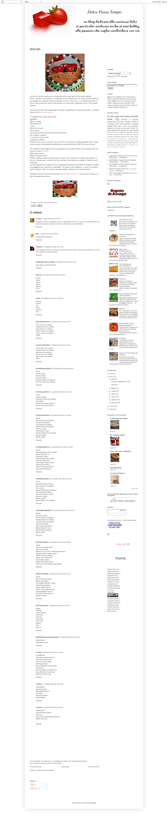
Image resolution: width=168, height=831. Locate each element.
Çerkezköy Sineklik (42, 524)
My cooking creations (117, 435)
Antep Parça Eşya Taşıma (44, 484)
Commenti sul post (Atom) (45, 770)
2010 (111, 406)
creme (121, 138)
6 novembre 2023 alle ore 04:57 (63, 368)
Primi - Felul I (123, 126)
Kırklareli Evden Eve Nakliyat (45, 380)
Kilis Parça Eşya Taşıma (44, 492)
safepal (38, 623)
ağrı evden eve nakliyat (43, 352)
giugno (113, 388)
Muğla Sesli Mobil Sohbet (44, 562)
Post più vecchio (93, 767)
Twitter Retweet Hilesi (43, 585)
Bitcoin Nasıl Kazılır (42, 581)
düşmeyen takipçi (41, 695)
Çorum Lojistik (40, 376)
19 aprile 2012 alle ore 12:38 (53, 247)
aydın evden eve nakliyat (44, 356)
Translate (124, 76)
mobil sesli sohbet (42, 549)
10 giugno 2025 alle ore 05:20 (53, 707)
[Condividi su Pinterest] (41, 205)
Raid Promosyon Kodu (43, 674)
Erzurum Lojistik (41, 378)
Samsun (38, 310)
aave (37, 625)
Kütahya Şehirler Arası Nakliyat (46, 490)
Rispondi (39, 227)
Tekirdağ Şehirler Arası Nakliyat (46, 452)
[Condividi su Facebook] (39, 205)
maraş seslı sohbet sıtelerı (44, 547)
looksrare (39, 617)
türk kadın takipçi (41, 689)
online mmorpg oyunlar (43, 712)
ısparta (38, 284)
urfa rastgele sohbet (42, 560)
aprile (113, 394)
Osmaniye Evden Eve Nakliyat (46, 399)
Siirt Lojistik (39, 401)
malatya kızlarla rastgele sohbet (46, 553)
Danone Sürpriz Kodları (44, 662)
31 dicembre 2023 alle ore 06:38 (59, 542)
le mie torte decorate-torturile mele (47, 202)
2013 (111, 374)
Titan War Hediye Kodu (43, 659)
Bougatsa (122, 338)
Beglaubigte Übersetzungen (45, 262)
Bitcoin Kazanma (41, 595)
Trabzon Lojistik (41, 429)
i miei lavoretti (133, 130)
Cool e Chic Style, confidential (120, 451)
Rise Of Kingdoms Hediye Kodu (46, 666)
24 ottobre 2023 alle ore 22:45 (60, 345)
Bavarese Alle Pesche (126, 323)
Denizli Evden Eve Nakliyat (45, 520)
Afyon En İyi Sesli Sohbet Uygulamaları (49, 564)
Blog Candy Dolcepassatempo (125, 250)
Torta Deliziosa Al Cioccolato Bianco (125, 265)
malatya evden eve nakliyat (45, 327)
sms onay (39, 715)
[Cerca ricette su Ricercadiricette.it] (114, 201)
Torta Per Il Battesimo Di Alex (120, 382)
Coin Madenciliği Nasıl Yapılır (45, 583)
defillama (39, 611)
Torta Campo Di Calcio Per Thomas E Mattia (128, 294)
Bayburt (38, 286)
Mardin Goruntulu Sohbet (44, 555)
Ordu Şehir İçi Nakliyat (43, 469)
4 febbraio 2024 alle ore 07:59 (59, 605)
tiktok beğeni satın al (42, 691)
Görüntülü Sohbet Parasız (44, 593)
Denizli (38, 278)
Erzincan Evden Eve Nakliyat (45, 382)
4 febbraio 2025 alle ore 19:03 (53, 652)
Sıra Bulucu (40, 668)
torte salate (119, 132)
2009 (111, 409)
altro (118, 128)
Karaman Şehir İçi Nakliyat (44, 522)
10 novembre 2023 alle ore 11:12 (61, 479)
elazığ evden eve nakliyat (44, 354)
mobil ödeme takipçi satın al (45, 657)
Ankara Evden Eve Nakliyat (45, 427)
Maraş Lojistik (40, 374)
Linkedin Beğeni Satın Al (44, 591)
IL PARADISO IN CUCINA (118, 419)
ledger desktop (41, 613)
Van (37, 305)
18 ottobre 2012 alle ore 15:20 (66, 262)
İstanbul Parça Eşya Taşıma (45, 458)
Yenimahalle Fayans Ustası (45, 463)
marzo (113, 397)
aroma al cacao (39, 151)
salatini (119, 145)
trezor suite (39, 621)
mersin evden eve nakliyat (44, 333)
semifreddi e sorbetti (118, 147)
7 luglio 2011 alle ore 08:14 (52, 219)
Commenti (36, 788)
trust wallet (39, 619)
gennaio (114, 403)
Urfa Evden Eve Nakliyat (44, 425)
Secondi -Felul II (130, 128)
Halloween (110, 140)
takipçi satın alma (41, 719)
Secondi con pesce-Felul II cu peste (118, 134)
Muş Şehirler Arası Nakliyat (45, 420)
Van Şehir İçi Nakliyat (43, 422)
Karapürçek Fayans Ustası (44, 494)
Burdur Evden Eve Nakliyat (45, 517)
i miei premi (131, 138)
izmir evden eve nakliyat (44, 325)
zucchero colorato (70, 174)
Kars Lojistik (40, 488)
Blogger (93, 803)
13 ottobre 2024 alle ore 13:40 (70, 637)
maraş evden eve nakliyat (44, 348)
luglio (113, 379)
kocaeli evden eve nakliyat (44, 331)
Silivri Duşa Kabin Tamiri (44, 526)
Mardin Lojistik (41, 498)
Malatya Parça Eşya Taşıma (45, 403)
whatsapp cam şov (42, 642)
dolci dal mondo (130, 142)
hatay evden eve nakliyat (44, 329)
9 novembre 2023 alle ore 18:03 (60, 415)
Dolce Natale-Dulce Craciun (116, 130)
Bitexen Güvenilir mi (42, 454)
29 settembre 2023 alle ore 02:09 (54, 275)
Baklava (122, 309)
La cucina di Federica (117, 473)
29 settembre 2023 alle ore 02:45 (52, 298)
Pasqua (118, 140)
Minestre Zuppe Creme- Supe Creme (126, 136)
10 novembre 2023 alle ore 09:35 (62, 447)
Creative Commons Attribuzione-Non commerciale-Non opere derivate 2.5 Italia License (113, 607)
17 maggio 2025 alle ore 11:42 (53, 684)
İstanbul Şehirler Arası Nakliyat (46, 433)
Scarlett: (39, 219)
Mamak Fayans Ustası (43, 528)
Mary (37, 234)
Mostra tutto (135, 488)
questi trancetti (47, 112)
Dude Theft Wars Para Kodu (45, 672)
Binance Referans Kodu (44, 579)
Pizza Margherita (116, 468)
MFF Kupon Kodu (41, 664)
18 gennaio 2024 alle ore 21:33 (60, 574)
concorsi (112, 138)
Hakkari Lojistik (41, 397)
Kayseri (38, 303)
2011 (111, 377)
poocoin (38, 627)
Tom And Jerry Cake (126, 220)
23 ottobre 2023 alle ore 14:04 (60, 322)
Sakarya (38, 301)
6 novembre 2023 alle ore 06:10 (61, 392)
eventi (111, 132)
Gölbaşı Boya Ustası (42, 464)
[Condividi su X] (36, 205)
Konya (38, 280)
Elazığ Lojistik (40, 437)
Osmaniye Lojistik (42, 456)
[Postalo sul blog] (34, 205)
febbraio (114, 400)
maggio (114, 391)
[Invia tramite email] (32, 205)
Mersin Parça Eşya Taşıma (44, 405)
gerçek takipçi (40, 697)
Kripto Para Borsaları (43, 460)
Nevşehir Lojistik (41, 496)
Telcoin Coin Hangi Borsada (45, 589)
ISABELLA (39, 247)
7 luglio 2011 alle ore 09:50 (49, 234)
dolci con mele (119, 142)
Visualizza (110, 210)
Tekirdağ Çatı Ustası (42, 431)
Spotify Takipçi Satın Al (43, 587)
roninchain (39, 615)
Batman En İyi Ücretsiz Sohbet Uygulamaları (50, 551)
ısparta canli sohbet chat (44, 558)
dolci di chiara (122, 510)
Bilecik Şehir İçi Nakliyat (44, 530)
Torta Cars (122, 279)
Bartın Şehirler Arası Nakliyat (45, 500)
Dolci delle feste (131, 132)
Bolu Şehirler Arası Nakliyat (45, 486)
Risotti (131, 145)
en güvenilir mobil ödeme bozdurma (48, 717)
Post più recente (36, 767)
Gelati (125, 145)
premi (108, 147)
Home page (65, 767)
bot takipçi (39, 693)
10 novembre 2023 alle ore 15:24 (63, 510)
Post (34, 785)
